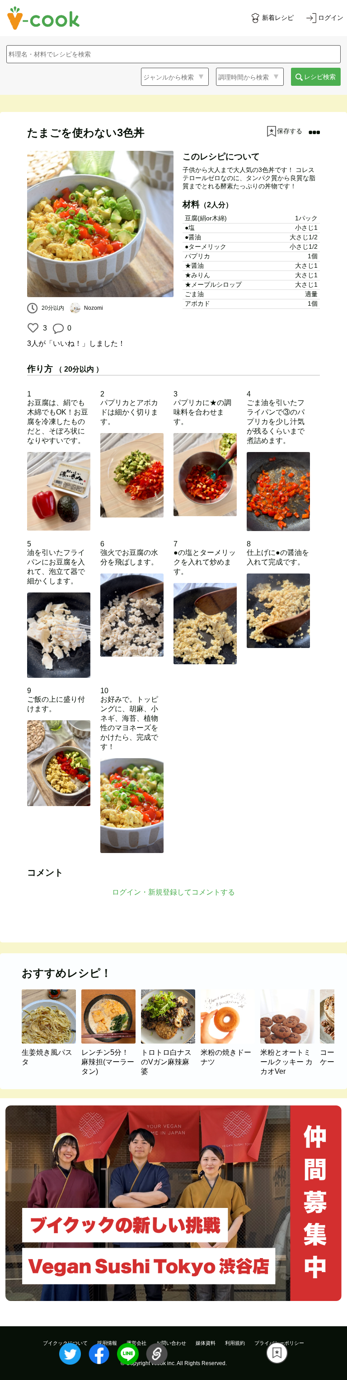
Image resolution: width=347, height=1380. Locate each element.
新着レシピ (278, 17)
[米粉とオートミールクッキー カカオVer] (290, 1041)
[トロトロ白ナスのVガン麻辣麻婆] (171, 1041)
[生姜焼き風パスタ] (51, 1041)
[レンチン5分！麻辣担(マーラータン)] (111, 1041)
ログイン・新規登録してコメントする (173, 892)
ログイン (330, 17)
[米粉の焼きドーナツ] (230, 1041)
